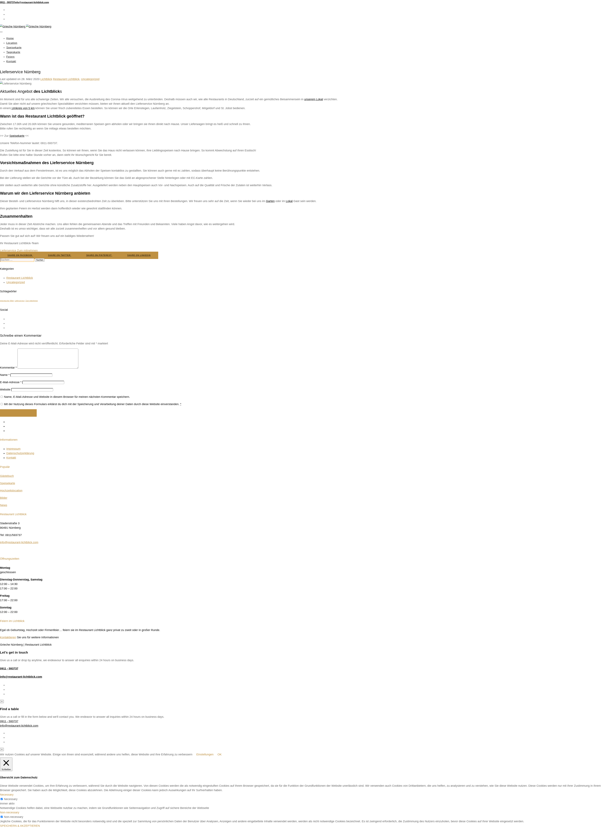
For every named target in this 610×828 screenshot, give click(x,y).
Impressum (13, 448)
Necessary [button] (7, 794)
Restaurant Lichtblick (66, 79)
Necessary (10, 799)
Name (5, 375)
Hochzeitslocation (11, 490)
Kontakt (11, 61)
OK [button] (219, 754)
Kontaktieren (8, 637)
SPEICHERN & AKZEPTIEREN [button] (20, 825)
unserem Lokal (313, 99)
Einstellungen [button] (205, 754)
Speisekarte (14, 47)
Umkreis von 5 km (23, 108)
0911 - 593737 (9, 668)
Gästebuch (7, 476)
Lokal (289, 201)
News (3, 505)
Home (10, 38)
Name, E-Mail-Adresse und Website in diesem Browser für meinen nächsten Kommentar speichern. (67, 396)
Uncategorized (90, 79)
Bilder (3, 497)
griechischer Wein (7, 301)
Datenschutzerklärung (20, 453)
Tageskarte (13, 52)
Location (11, 43)
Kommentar (8, 367)
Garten (270, 201)
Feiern (10, 56)
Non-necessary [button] (9, 812)
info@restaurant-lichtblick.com (19, 542)
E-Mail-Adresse (10, 382)
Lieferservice (8, 250)
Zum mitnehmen (27, 250)
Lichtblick (46, 79)
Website (5, 389)
